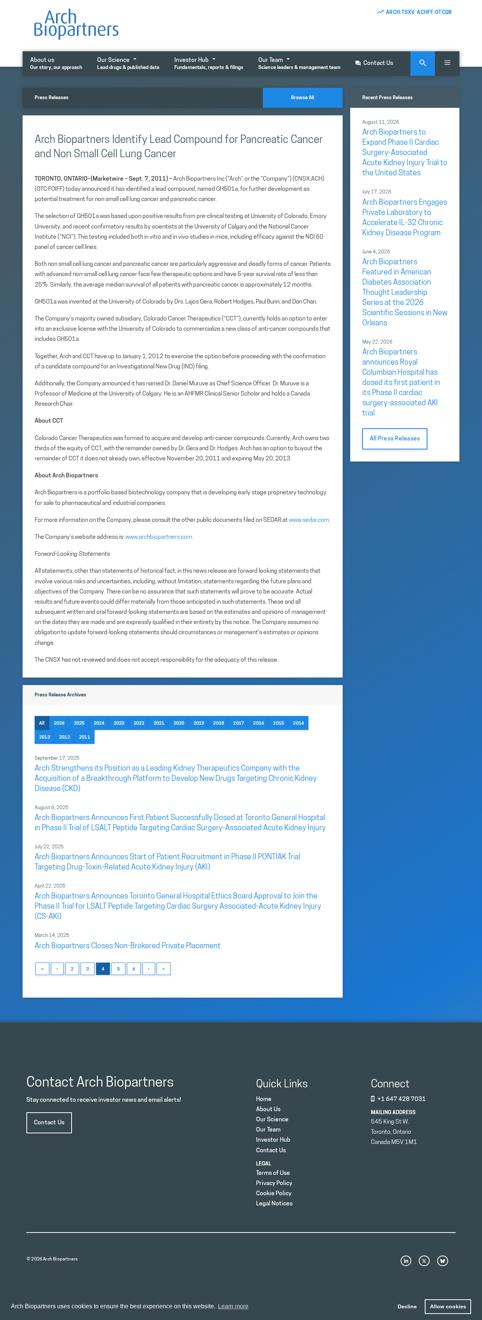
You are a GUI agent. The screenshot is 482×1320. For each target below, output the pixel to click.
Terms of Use (273, 1173)
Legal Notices (274, 1204)
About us (56, 63)
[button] (447, 63)
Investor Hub (208, 63)
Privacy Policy (274, 1183)
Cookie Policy (273, 1194)
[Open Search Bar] (422, 63)
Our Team (299, 63)
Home (264, 1099)
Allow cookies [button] (448, 1306)
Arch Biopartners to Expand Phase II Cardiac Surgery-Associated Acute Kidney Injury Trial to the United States (404, 153)
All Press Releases (395, 439)
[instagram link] (406, 1261)
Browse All (302, 97)
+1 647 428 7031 (401, 1099)
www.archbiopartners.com (158, 537)
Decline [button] (407, 1306)
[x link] (424, 1261)
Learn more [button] (233, 1306)
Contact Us (378, 63)
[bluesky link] (442, 1261)
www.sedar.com (309, 520)
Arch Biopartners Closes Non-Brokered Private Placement (128, 946)
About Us (268, 1110)
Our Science (128, 63)
